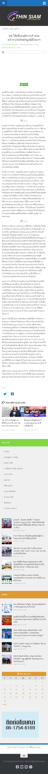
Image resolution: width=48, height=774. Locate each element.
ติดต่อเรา (7, 503)
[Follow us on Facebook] (17, 767)
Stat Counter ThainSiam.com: (18, 747)
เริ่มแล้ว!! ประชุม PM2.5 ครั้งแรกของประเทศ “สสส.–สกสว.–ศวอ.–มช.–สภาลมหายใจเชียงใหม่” (29, 551)
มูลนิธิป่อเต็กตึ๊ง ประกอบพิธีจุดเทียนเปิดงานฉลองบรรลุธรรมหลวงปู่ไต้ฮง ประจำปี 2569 (29, 619)
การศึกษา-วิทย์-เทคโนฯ (11, 29)
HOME (6, 451)
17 (5, 693)
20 (23, 693)
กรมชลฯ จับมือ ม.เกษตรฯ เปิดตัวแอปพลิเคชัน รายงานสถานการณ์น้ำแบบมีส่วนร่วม (29, 578)
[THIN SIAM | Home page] (24, 16)
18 (10, 693)
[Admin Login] (30, 767)
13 (23, 689)
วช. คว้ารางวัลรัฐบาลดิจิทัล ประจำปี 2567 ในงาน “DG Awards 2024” (11, 423)
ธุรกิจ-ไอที (8, 463)
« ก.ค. (4, 704)
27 (23, 697)
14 (30, 689)
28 (30, 697)
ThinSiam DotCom (11, 45)
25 (10, 697)
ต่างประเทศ (8, 497)
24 (5, 697)
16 (42, 689)
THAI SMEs (8, 474)
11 (10, 689)
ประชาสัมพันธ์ (9, 491)
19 (16, 693)
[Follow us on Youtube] (22, 767)
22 (36, 693)
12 (16, 689)
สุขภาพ (7, 480)
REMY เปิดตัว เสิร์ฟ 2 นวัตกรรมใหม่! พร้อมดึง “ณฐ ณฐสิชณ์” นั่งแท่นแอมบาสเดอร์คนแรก (28, 658)
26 (16, 697)
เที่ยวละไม (8, 486)
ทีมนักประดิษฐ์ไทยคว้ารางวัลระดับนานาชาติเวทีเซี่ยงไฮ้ (33, 423)
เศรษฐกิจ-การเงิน (11, 457)
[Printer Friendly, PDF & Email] (24, 84)
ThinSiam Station (10, 508)
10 (5, 689)
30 (42, 697)
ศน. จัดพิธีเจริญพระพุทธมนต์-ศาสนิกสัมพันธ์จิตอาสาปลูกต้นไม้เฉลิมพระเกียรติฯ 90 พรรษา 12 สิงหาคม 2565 (28, 564)
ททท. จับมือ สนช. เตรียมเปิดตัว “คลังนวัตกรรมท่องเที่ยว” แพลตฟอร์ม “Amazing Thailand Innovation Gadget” (28, 633)
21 (30, 693)
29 (36, 697)
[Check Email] (26, 767)
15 (36, 689)
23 (42, 693)
